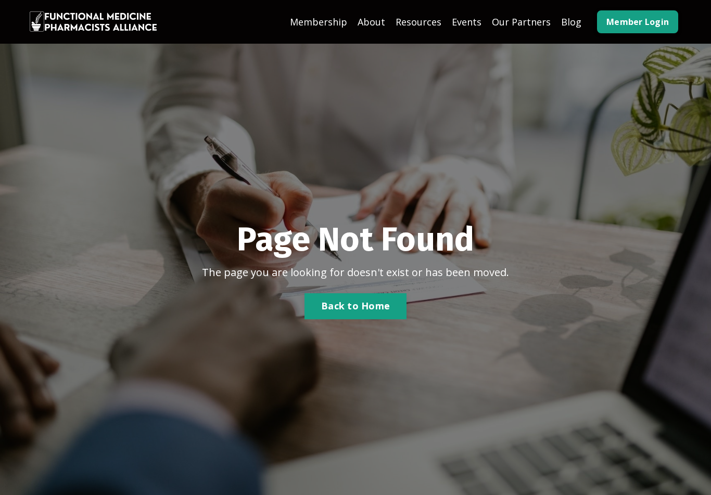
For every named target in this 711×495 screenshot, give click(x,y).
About (371, 22)
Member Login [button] (637, 22)
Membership (318, 22)
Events (466, 22)
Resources (418, 22)
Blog (571, 22)
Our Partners (521, 22)
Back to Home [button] (355, 305)
